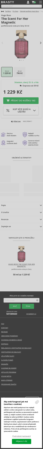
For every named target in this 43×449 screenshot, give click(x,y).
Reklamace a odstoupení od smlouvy (16, 348)
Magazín (4, 364)
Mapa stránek (6, 380)
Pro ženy (15, 11)
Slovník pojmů (7, 360)
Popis (3, 205)
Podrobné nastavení (21, 436)
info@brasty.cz (31, 314)
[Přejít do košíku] (33, 2)
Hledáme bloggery (8, 368)
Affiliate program (8, 372)
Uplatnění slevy (7, 356)
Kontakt (4, 328)
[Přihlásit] (28, 2)
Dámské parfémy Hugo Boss (29, 11)
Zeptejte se (6, 226)
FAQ (2, 324)
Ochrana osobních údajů (11, 340)
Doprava (4, 344)
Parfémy (8, 11)
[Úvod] (2, 11)
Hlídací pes (17, 121)
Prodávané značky (8, 384)
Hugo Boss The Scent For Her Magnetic (21, 265)
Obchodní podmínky (9, 336)
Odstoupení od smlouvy (11, 352)
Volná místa (6, 376)
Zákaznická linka (11, 313)
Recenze (4, 219)
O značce (5, 212)
